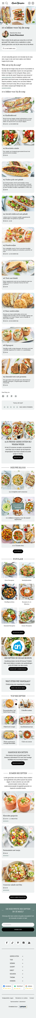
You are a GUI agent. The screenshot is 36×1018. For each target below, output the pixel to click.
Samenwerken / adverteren (18, 1001)
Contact (32, 998)
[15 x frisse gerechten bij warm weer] (18, 430)
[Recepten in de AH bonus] (18, 646)
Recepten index (18, 632)
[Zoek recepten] (6, 3)
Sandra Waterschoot (17, 35)
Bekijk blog (18, 457)
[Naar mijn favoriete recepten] (29, 3)
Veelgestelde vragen (7, 998)
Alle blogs (18, 551)
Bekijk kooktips (18, 763)
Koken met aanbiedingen (18, 669)
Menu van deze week (18, 688)
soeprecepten (6, 88)
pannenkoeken (7, 77)
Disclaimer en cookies (21, 998)
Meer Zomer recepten (18, 897)
